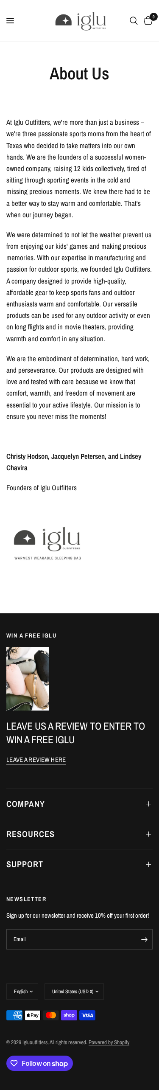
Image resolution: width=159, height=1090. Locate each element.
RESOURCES (30, 834)
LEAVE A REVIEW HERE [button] (36, 759)
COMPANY (25, 803)
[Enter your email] (144, 939)
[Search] (134, 21)
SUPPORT (24, 864)
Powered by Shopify (109, 1042)
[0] (147, 21)
